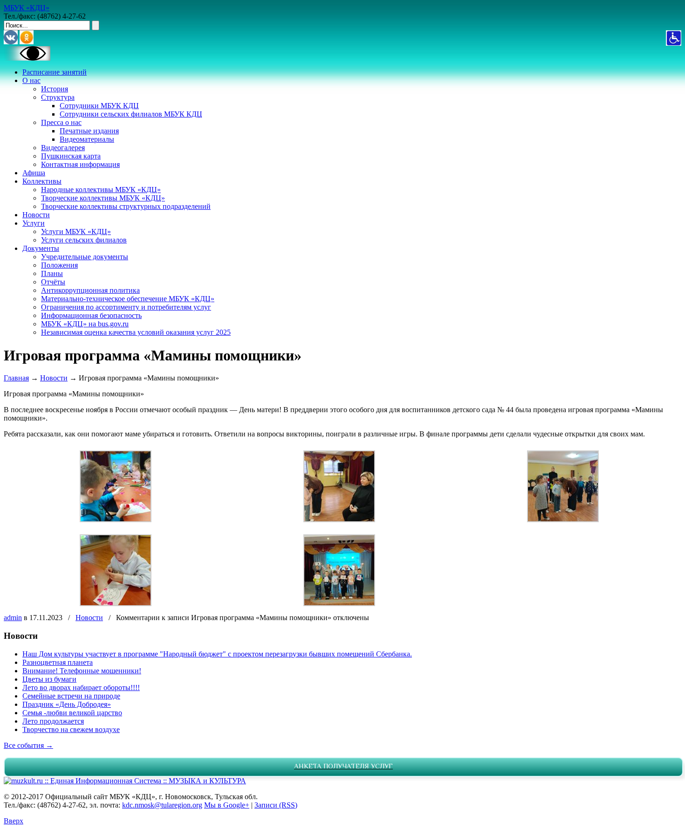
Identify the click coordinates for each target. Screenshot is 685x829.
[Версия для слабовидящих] (27, 58)
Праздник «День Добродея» (66, 704)
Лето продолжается (53, 721)
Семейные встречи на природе (71, 696)
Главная (16, 378)
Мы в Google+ (226, 805)
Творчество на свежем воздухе (71, 729)
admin (13, 618)
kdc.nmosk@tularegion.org (162, 805)
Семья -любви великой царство (72, 713)
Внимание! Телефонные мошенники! (81, 671)
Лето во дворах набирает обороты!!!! (81, 687)
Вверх (13, 821)
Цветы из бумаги (49, 679)
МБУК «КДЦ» (26, 8)
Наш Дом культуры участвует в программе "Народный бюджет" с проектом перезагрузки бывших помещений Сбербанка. (217, 654)
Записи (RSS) (275, 805)
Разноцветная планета (57, 662)
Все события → (28, 745)
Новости (54, 378)
